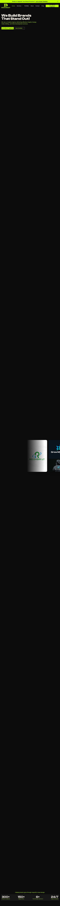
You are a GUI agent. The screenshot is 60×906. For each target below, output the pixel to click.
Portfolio (26, 6)
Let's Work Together (52, 6)
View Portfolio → (19, 28)
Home (13, 6)
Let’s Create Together (42, 1)
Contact (38, 6)
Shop (42, 6)
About (32, 6)
